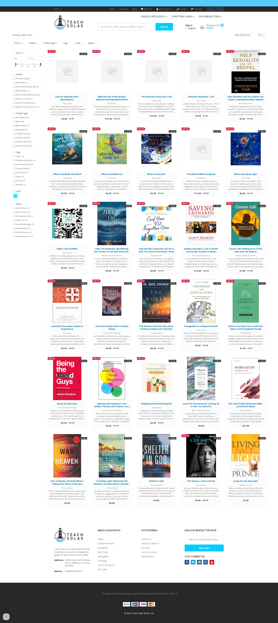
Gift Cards (102, 569)
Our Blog (145, 547)
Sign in (188, 25)
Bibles (100, 539)
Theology (102, 560)
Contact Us (146, 539)
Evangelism (103, 547)
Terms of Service (149, 552)
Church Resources (106, 565)
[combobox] (135, 26)
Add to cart (67, 74)
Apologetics (103, 556)
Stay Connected (195, 556)
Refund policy (147, 556)
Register (192, 28)
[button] (259, 34)
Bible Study (103, 552)
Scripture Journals (106, 543)
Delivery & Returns (150, 543)
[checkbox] (15, 196)
